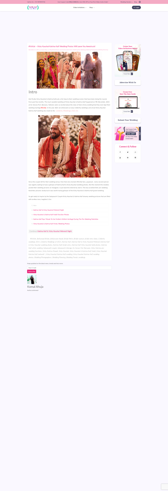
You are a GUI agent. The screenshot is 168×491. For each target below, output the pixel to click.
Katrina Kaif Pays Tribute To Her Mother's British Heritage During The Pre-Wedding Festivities (65, 219)
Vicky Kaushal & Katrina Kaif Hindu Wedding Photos (51, 224)
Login (137, 7)
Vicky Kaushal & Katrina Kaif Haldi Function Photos (51, 214)
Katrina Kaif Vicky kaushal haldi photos (86, 245)
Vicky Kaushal (64, 251)
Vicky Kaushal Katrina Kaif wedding (59, 254)
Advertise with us (128, 82)
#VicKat (33, 239)
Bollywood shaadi (56, 239)
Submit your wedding (128, 120)
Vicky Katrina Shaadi (50, 251)
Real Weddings (82, 49)
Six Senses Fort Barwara (81, 248)
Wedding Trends (72, 257)
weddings (82, 257)
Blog (135, 2)
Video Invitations (79, 7)
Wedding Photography (92, 49)
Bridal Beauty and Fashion (59, 49)
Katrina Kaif (66, 242)
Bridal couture (79, 239)
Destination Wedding (72, 49)
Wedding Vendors (125, 2)
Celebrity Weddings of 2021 (51, 242)
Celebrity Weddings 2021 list (66, 111)
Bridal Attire (68, 239)
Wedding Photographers (43, 257)
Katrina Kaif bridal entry (62, 245)
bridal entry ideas (91, 239)
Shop (91, 7)
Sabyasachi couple (50, 248)
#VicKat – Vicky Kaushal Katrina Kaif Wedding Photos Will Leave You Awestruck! (62, 46)
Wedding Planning (103, 49)
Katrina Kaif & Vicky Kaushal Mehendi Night (48, 210)
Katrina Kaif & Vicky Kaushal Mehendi (86, 242)
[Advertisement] (84, 25)
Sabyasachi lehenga (65, 248)
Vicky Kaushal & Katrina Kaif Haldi (83, 251)
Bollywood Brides (43, 239)
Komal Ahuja (44, 49)
